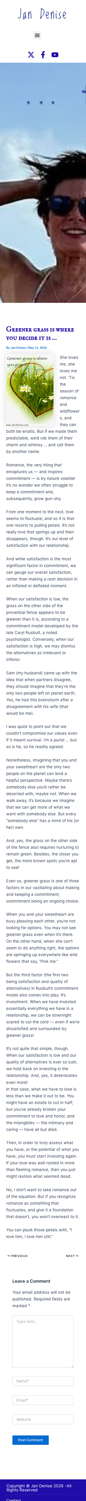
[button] (37, 35)
